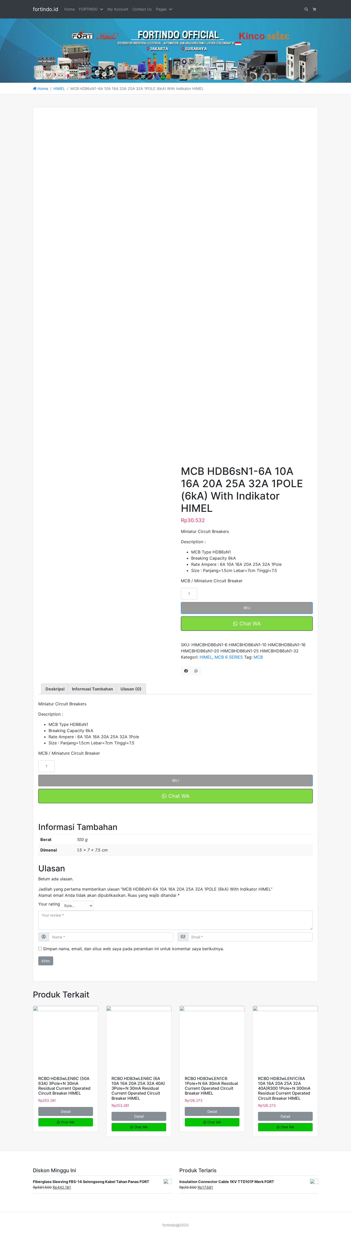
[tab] (55, 688)
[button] (102, 9)
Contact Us (142, 9)
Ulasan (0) (131, 688)
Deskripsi (54, 688)
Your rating (49, 904)
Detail (65, 1111)
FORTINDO (88, 9)
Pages (161, 9)
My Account (117, 9)
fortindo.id (45, 9)
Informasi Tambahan (92, 688)
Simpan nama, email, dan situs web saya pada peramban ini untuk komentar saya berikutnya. (133, 948)
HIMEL (59, 88)
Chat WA (249, 624)
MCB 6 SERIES (229, 657)
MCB (258, 657)
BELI (247, 608)
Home (69, 9)
